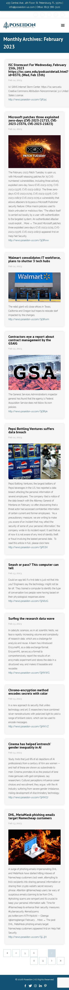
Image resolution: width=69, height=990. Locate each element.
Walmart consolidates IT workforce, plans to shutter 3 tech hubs (34, 259)
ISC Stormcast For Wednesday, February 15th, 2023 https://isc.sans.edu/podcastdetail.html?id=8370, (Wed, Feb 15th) (38, 70)
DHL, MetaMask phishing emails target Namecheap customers (31, 816)
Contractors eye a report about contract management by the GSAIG (31, 340)
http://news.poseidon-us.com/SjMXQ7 (28, 797)
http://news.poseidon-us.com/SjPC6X (28, 547)
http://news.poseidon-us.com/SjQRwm (28, 319)
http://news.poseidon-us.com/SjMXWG (29, 672)
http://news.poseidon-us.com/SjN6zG (28, 601)
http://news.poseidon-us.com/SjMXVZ (28, 726)
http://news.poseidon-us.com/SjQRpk (28, 411)
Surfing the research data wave (31, 618)
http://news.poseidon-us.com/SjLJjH (27, 937)
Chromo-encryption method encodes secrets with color (28, 692)
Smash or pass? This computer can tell (33, 566)
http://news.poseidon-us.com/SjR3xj (27, 99)
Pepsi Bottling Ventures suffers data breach (31, 430)
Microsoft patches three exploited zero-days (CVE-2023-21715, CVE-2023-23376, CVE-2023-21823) (33, 120)
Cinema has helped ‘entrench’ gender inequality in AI (29, 746)
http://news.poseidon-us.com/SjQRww (28, 240)
